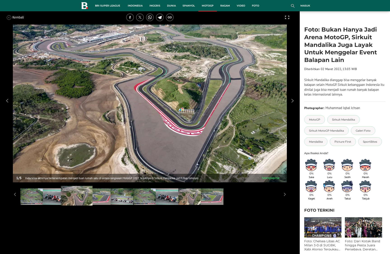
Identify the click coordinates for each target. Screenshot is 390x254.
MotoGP (208, 5)
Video (241, 5)
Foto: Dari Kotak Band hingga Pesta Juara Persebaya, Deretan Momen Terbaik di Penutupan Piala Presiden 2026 (362, 245)
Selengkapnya (270, 178)
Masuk (305, 5)
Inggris (154, 5)
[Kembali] (24, 17)
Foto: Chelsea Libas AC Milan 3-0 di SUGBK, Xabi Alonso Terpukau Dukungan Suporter (322, 245)
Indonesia (135, 5)
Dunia (171, 5)
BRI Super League (107, 5)
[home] (85, 6)
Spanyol (189, 5)
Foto (255, 5)
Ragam (225, 5)
